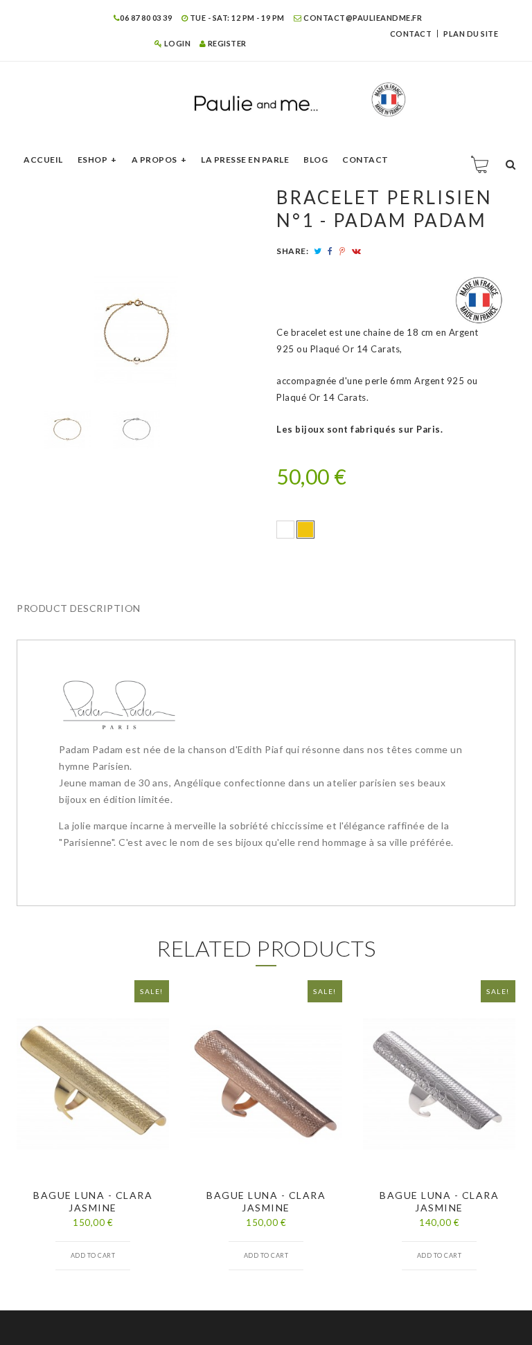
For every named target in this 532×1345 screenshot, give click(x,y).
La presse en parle (245, 159)
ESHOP (93, 159)
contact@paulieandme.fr (362, 17)
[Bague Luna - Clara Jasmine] (93, 1084)
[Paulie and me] (266, 99)
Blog (315, 159)
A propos (154, 159)
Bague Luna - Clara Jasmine (92, 1201)
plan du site (470, 33)
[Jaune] (305, 529)
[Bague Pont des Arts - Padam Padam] (67, 429)
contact (411, 33)
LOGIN (176, 43)
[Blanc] (285, 529)
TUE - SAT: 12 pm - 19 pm (236, 17)
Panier (481, 164)
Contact (365, 159)
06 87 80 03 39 (146, 17)
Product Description (79, 608)
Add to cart (93, 1255)
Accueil (43, 159)
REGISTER (226, 43)
